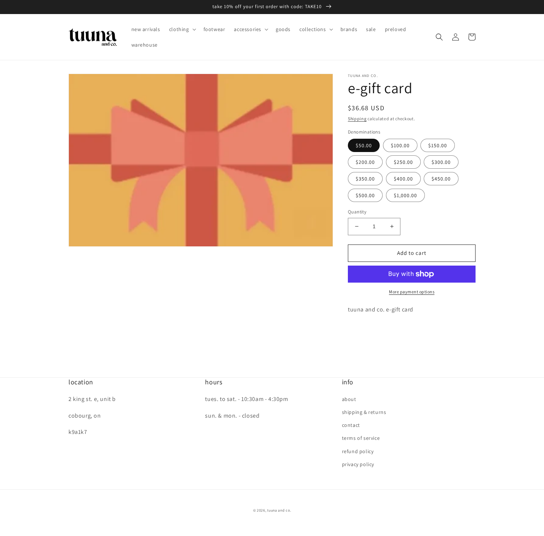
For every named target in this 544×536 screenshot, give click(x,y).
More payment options (411, 291)
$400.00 (403, 178)
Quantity (357, 212)
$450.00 (441, 178)
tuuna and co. (279, 510)
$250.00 (403, 162)
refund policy (358, 451)
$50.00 (364, 145)
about (349, 399)
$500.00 (365, 195)
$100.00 (400, 145)
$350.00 (365, 178)
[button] (182, 29)
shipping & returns (364, 412)
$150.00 (437, 145)
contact (351, 425)
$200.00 (365, 162)
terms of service (361, 438)
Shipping (357, 118)
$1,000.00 (405, 195)
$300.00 (441, 162)
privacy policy (358, 464)
